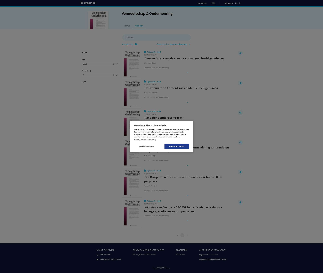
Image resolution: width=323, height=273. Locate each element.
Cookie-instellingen (146, 146)
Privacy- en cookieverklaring (145, 140)
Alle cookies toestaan (176, 146)
